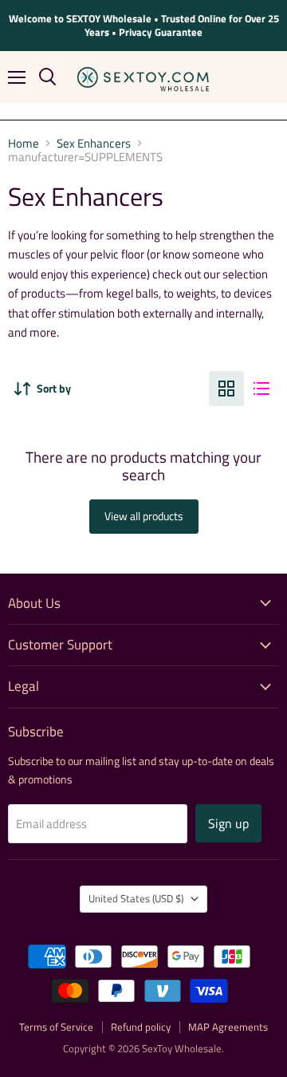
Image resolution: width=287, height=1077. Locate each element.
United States (135, 898)
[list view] (261, 388)
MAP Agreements (228, 1027)
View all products (143, 515)
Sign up (228, 823)
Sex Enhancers (94, 143)
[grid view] (226, 388)
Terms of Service (56, 1027)
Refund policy (141, 1027)
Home (23, 143)
